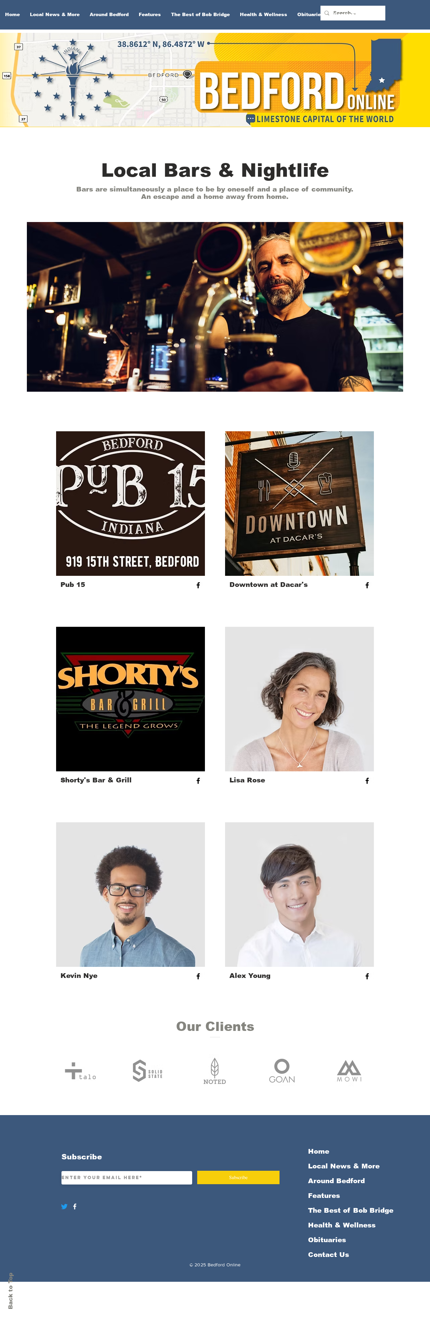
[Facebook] (198, 585)
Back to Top (10, 1291)
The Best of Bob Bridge (344, 1210)
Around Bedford (336, 1181)
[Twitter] (64, 1206)
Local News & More (344, 1166)
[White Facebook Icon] (75, 1206)
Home (318, 1151)
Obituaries (327, 1240)
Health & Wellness (342, 1225)
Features (324, 1195)
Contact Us (328, 1254)
